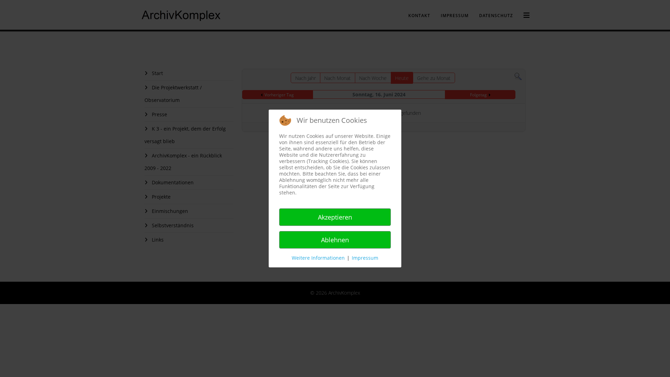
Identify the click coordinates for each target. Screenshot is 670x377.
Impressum (365, 257)
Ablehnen (335, 240)
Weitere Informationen (318, 257)
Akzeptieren (335, 217)
